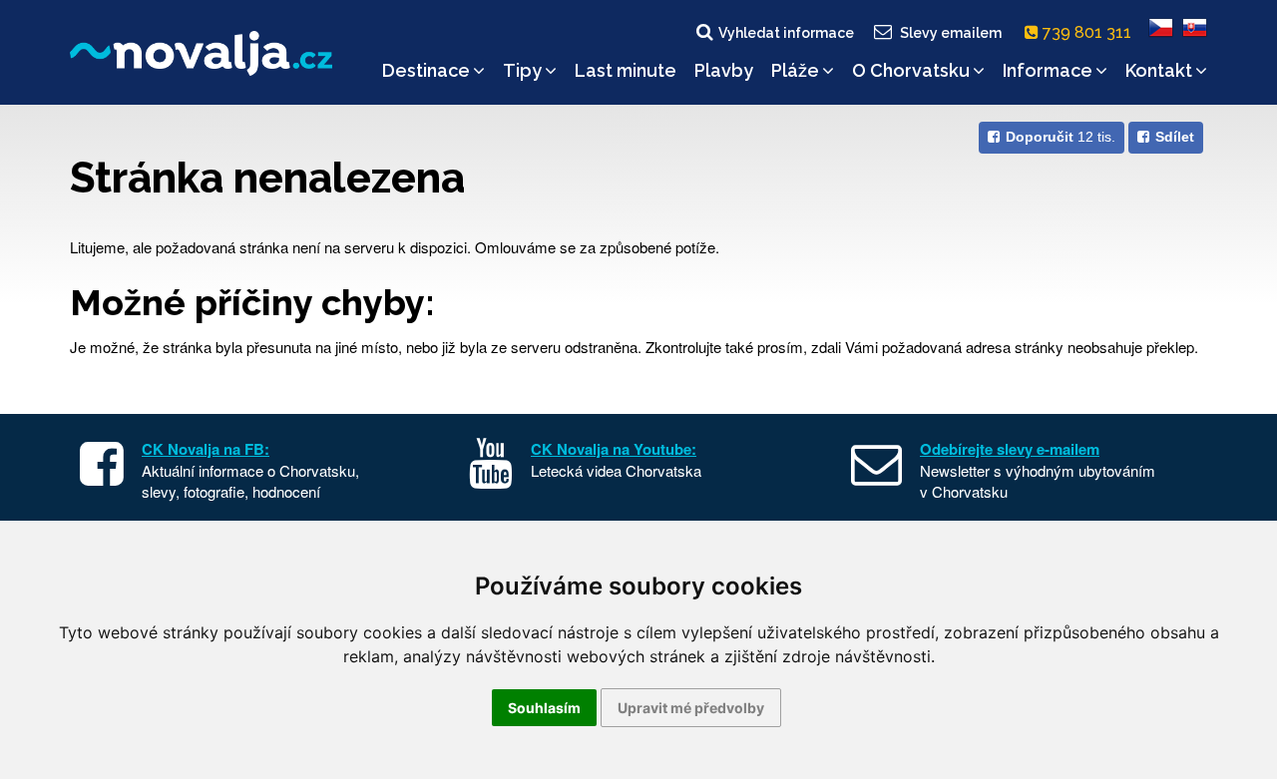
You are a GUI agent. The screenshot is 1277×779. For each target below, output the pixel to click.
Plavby (723, 70)
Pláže (795, 70)
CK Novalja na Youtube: (613, 449)
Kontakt (1158, 70)
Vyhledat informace (786, 33)
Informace (1047, 70)
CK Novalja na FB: (205, 449)
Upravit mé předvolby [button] (691, 707)
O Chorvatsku (911, 70)
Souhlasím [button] (544, 707)
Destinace (426, 70)
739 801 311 (1089, 32)
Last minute (625, 70)
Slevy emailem (951, 33)
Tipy (522, 70)
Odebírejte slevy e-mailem (1009, 449)
